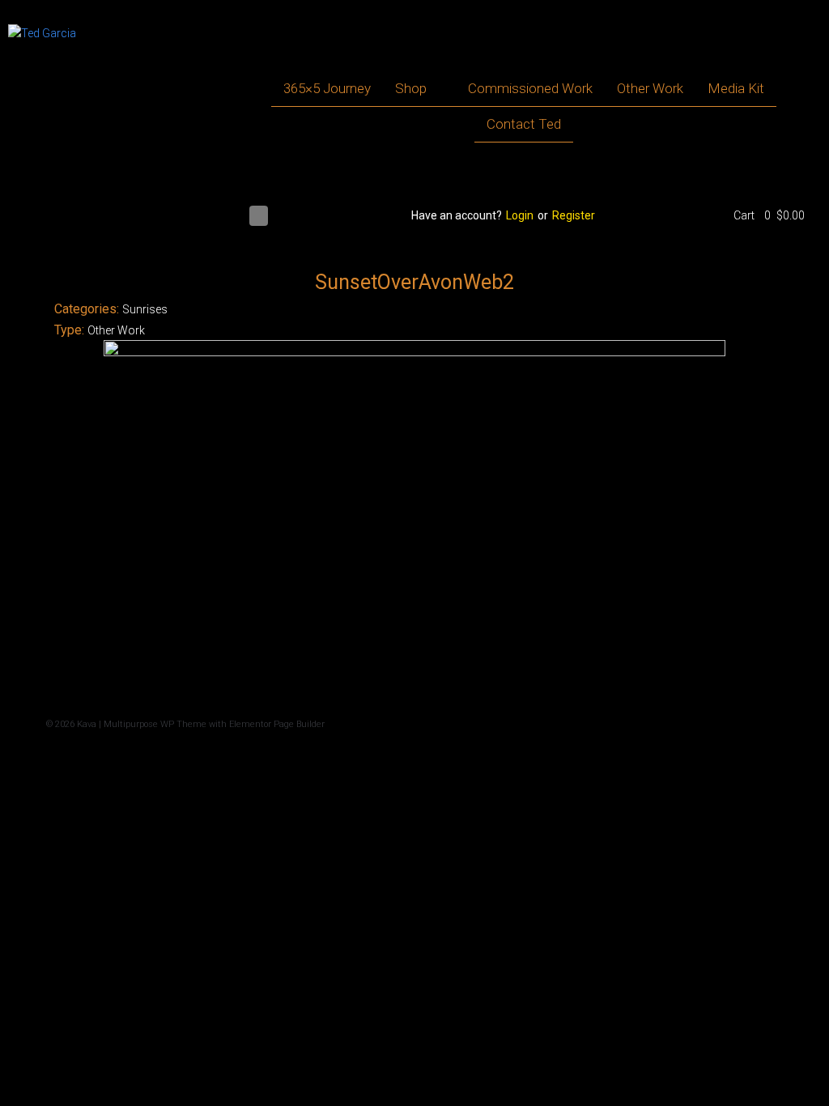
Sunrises (145, 309)
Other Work (116, 330)
